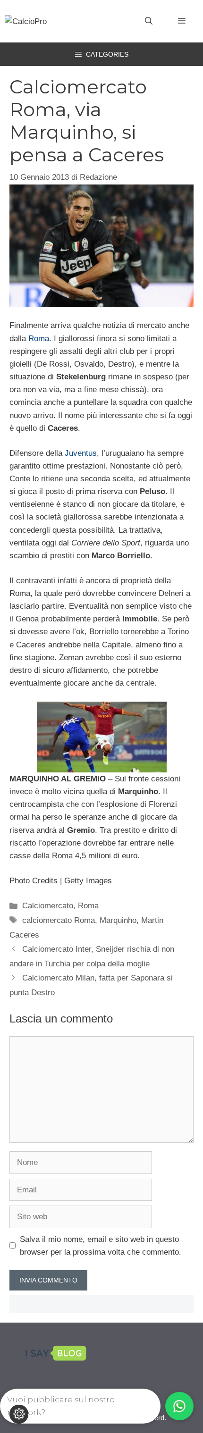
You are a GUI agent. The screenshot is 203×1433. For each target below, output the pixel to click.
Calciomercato (47, 905)
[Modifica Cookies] (18, 1414)
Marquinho (118, 920)
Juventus (81, 453)
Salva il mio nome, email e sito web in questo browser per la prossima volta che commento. (100, 1246)
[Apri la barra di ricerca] (148, 21)
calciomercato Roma (58, 920)
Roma (38, 338)
